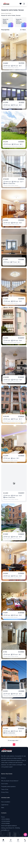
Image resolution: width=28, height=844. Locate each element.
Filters (24, 29)
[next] (25, 51)
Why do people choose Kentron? (9, 780)
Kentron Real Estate (6, 13)
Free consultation (5, 801)
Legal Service (4, 804)
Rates (2, 807)
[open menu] (24, 3)
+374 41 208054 (5, 819)
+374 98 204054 (5, 821)
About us (3, 778)
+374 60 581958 (5, 823)
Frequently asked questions (8, 786)
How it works (4, 783)
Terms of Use (4, 789)
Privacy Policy (4, 792)
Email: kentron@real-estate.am (9, 825)
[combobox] (14, 740)
